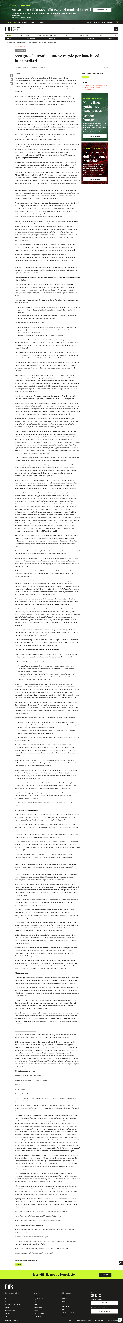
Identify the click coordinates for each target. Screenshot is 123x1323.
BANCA (9, 35)
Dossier (36, 1310)
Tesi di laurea (37, 1316)
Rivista (70, 38)
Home (6, 42)
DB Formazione (22, 22)
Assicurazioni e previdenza (12, 1304)
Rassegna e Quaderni (39, 1313)
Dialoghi (51, 38)
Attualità (9, 38)
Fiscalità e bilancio (10, 1310)
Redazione (110, 22)
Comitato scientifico (99, 22)
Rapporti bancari (22, 42)
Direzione (88, 22)
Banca (7, 1299)
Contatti (70, 1320)
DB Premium (41, 22)
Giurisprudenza (90, 38)
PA (115, 35)
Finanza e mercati (10, 1301)
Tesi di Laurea (112, 38)
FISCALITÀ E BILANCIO (84, 35)
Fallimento (8, 1313)
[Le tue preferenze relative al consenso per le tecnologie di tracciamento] (120, 1320)
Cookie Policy (99, 1320)
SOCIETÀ (67, 35)
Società (7, 1307)
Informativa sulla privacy (84, 1320)
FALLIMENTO (102, 35)
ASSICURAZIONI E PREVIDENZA (47, 35)
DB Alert (32, 22)
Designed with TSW (112, 1320)
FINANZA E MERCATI (25, 35)
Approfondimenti (30, 38)
